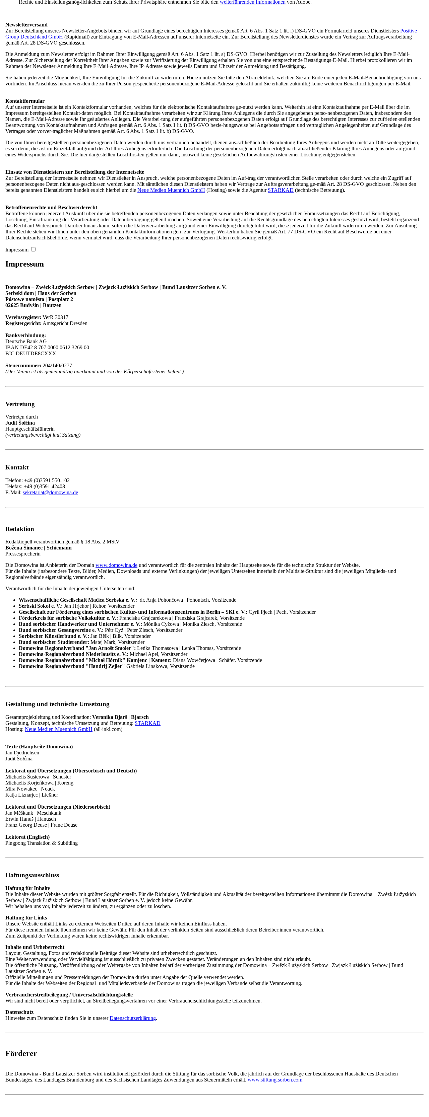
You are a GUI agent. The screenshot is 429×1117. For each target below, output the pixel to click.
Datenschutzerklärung (133, 1018)
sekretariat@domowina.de (50, 492)
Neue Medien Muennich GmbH (171, 190)
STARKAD (281, 190)
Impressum (16, 249)
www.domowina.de (116, 565)
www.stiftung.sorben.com (275, 1080)
